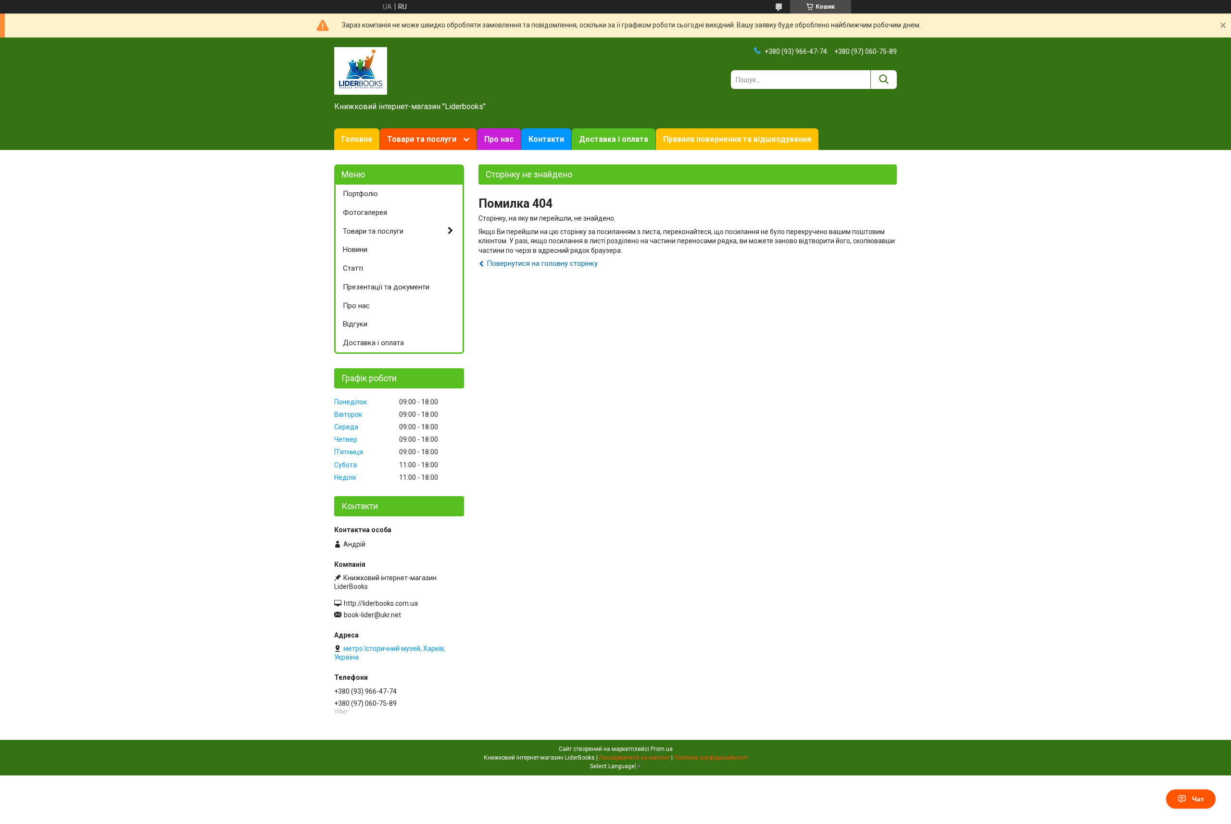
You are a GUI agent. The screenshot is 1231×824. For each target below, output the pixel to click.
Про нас (499, 139)
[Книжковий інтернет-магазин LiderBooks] (360, 70)
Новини (355, 249)
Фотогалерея (365, 212)
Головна (356, 139)
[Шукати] (883, 79)
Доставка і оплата (613, 139)
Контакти (546, 139)
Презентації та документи (386, 287)
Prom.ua (662, 749)
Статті (353, 268)
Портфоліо (360, 193)
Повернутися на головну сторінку (542, 263)
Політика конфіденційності (711, 757)
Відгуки (355, 324)
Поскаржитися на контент (634, 757)
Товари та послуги (421, 139)
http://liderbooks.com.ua (381, 603)
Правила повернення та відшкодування (737, 139)
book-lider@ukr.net (372, 615)
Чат (1198, 799)
